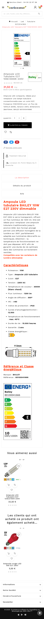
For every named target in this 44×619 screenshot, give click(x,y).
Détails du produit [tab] (22, 186)
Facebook (5, 142)
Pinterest (17, 142)
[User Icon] (35, 7)
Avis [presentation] (22, 194)
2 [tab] (23, 68)
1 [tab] (21, 68)
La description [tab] (22, 178)
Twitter (11, 142)
